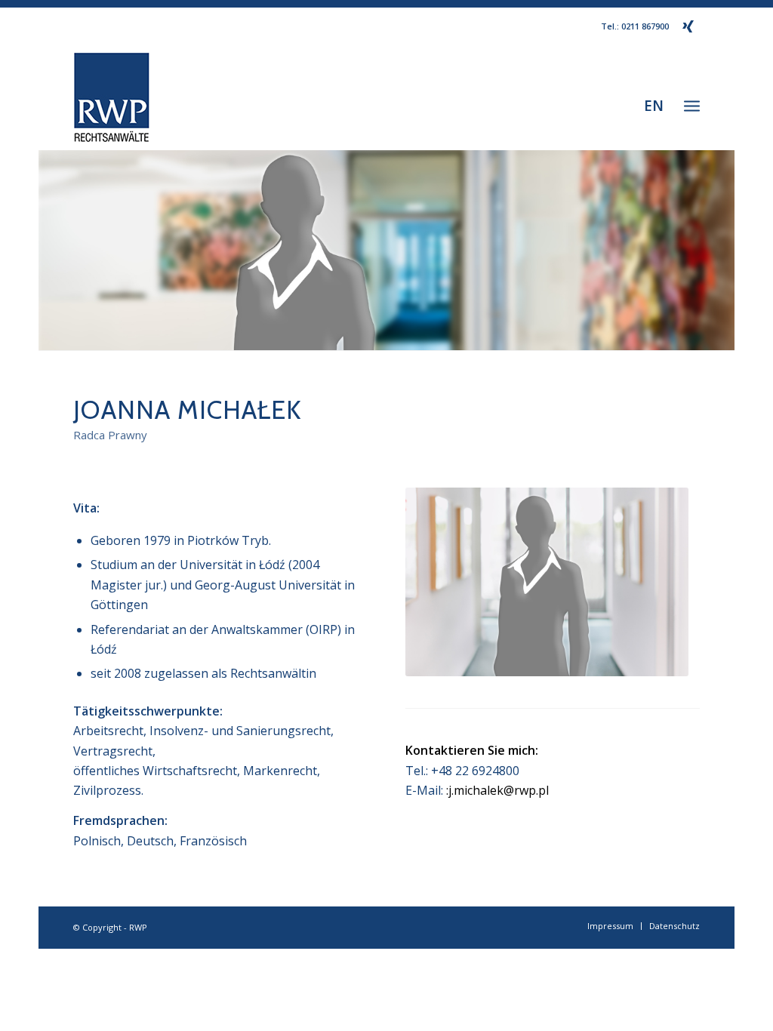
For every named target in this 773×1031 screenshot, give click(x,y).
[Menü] (692, 105)
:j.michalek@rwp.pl (497, 790)
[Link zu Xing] (688, 26)
